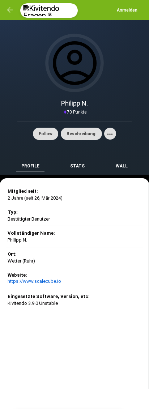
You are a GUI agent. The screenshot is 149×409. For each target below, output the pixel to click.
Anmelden (127, 10)
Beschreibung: (81, 133)
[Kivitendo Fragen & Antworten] (49, 10)
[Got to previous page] (10, 10)
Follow (45, 133)
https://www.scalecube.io (34, 281)
